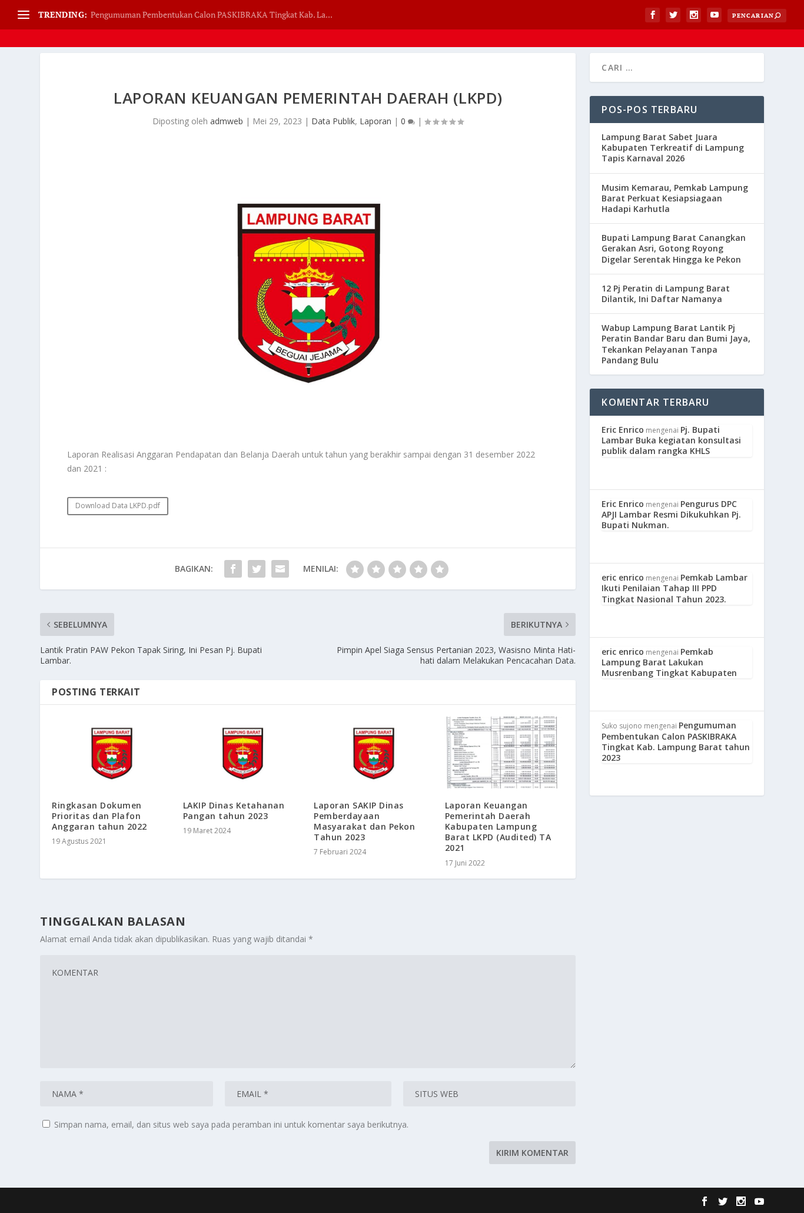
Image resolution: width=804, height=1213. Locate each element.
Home (432, 23)
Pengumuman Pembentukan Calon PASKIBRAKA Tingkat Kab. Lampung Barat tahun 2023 (676, 741)
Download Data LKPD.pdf (117, 506)
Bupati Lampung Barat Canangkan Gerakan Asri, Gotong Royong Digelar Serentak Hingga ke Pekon (674, 248)
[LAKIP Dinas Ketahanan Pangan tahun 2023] (243, 752)
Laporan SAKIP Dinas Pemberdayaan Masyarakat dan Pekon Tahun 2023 (364, 821)
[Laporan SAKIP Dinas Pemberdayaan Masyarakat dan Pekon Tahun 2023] (373, 752)
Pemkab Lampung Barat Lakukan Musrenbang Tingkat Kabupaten (669, 662)
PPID (757, 23)
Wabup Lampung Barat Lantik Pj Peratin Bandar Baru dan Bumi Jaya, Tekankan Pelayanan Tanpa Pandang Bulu (676, 344)
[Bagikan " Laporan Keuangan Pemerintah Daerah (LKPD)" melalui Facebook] (233, 569)
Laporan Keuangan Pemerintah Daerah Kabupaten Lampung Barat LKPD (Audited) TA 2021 (498, 827)
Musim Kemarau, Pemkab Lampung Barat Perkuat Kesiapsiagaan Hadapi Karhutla (675, 198)
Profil (470, 23)
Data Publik (529, 23)
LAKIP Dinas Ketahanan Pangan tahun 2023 (234, 810)
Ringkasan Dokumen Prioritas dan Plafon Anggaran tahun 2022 (99, 816)
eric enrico (623, 577)
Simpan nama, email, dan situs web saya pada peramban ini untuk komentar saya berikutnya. (231, 1124)
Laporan (375, 121)
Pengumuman (694, 23)
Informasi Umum (609, 23)
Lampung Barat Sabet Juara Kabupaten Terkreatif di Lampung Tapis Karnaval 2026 (673, 147)
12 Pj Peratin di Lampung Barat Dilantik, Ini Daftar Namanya (666, 293)
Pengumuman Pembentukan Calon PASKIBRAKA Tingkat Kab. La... (212, 14)
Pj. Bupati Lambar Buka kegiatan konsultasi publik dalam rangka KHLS (671, 440)
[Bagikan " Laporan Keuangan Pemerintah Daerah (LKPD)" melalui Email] (280, 569)
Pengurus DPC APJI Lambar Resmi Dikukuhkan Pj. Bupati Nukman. (671, 514)
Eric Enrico (623, 429)
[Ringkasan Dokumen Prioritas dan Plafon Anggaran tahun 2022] (111, 752)
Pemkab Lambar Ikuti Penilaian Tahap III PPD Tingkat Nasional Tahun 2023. (674, 588)
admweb (226, 121)
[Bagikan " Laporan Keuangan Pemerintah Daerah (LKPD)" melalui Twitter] (256, 569)
